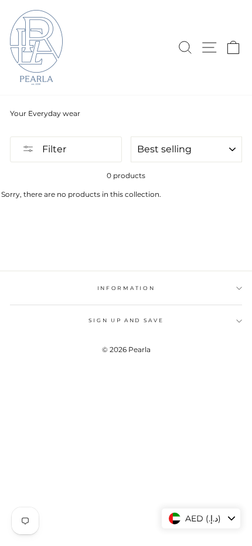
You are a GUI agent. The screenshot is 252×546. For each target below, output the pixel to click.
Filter (53, 149)
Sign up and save (126, 320)
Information (126, 288)
